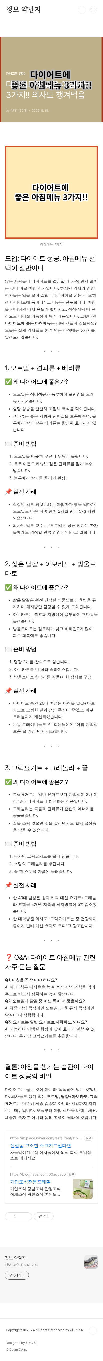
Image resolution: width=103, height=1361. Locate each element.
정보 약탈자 (24, 10)
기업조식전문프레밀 (30, 1181)
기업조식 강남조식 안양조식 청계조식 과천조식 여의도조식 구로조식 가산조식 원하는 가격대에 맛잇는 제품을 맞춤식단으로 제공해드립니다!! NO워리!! (36, 1191)
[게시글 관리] (27, 1216)
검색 (82, 10)
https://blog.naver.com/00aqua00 (38, 1174)
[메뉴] (93, 10)
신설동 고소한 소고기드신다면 (40, 1145)
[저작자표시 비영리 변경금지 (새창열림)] (60, 1216)
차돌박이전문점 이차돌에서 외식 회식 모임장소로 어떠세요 (50, 1155)
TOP (93, 1331)
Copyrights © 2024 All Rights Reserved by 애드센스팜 (45, 1330)
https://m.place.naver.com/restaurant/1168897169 (46, 1138)
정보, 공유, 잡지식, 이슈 (21, 1265)
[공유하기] (20, 1216)
